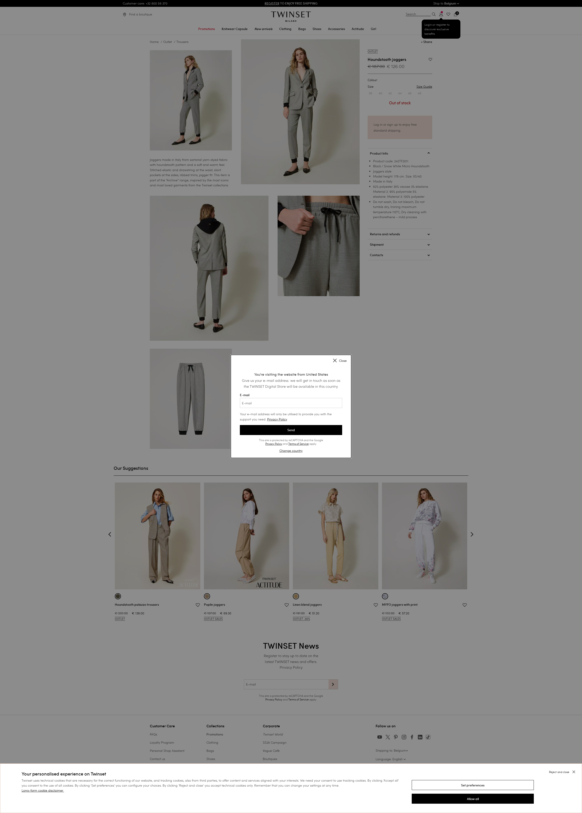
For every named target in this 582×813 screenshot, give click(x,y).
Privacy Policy (277, 419)
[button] (473, 785)
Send (291, 430)
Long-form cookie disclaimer (42, 790)
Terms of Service (298, 443)
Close (343, 361)
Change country (291, 450)
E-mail (244, 395)
